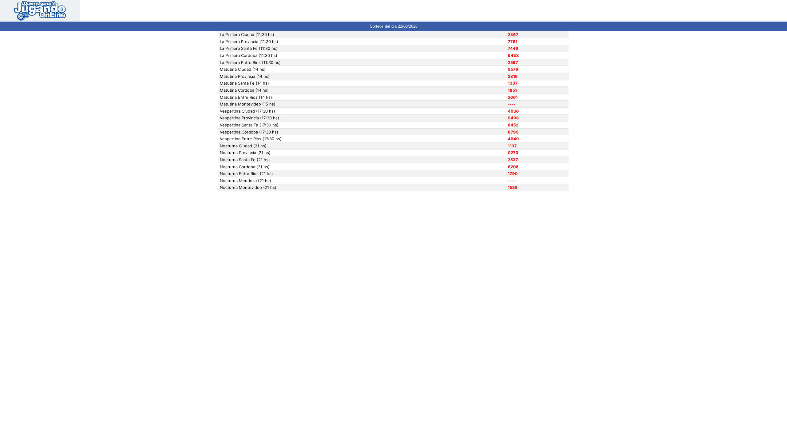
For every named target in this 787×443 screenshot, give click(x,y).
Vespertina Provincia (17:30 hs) (249, 117)
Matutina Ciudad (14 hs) (243, 69)
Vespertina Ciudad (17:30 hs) (247, 111)
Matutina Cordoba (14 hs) (244, 90)
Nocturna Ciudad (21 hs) (243, 145)
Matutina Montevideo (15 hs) (247, 104)
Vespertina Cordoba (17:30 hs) (249, 132)
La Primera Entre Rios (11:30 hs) (250, 62)
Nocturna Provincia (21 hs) (245, 152)
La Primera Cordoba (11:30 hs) (248, 55)
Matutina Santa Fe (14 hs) (244, 83)
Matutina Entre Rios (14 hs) (246, 97)
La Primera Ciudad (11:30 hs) (247, 34)
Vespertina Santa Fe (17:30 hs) (249, 124)
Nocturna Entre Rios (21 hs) (246, 173)
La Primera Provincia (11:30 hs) (249, 41)
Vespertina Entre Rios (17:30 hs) (251, 138)
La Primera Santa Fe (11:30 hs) (249, 48)
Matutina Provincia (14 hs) (245, 76)
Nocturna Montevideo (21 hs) (248, 187)
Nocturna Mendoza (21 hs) (245, 180)
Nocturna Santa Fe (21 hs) (245, 159)
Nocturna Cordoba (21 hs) (245, 166)
